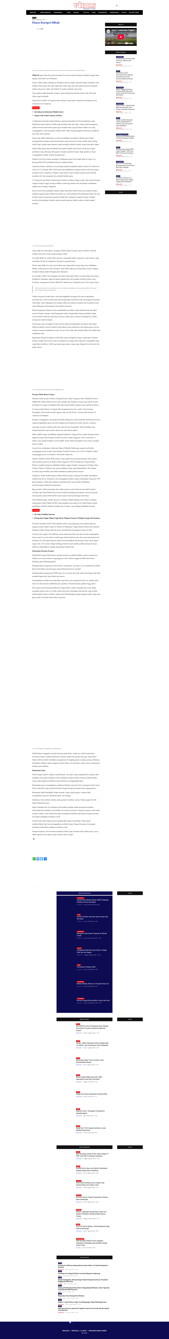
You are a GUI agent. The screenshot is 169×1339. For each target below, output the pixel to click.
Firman (60, 1284)
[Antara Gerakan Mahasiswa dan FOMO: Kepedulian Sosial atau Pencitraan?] (65, 1080)
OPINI (34, 17)
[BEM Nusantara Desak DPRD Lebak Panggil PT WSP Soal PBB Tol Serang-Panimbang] (110, 151)
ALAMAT (83, 1331)
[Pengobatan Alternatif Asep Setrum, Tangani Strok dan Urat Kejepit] (66, 953)
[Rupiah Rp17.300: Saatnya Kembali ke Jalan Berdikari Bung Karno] (65, 1131)
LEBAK (118, 147)
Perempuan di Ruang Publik (86, 967)
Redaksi (78, 1247)
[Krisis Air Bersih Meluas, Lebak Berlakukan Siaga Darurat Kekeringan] (65, 1228)
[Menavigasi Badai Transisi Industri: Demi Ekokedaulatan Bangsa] (65, 1063)
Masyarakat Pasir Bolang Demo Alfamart (71, 1296)
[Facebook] (42, 5)
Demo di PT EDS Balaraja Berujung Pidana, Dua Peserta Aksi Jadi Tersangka (125, 165)
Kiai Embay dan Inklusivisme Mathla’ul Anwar (48, 112)
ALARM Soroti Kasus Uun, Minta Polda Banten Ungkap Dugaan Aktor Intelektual (124, 179)
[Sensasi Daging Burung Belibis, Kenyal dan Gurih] (66, 1003)
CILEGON (79, 1181)
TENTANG (75, 1331)
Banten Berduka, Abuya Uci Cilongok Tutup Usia (93, 984)
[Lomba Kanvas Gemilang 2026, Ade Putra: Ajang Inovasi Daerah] (110, 60)
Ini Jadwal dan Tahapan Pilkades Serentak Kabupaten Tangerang (79, 1273)
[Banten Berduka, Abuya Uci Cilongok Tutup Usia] (66, 987)
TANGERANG (120, 57)
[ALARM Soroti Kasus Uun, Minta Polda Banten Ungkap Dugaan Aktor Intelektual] (110, 180)
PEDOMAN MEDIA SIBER (98, 1331)
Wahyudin (119, 65)
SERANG (79, 1210)
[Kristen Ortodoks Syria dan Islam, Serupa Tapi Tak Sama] (66, 920)
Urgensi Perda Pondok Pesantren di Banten (48, 115)
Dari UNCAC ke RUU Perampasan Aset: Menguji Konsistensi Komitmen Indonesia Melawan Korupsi (92, 1028)
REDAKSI (65, 1331)
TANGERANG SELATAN (122, 134)
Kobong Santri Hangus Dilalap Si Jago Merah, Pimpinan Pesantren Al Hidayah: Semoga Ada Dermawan (67, 518)
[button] (129, 5)
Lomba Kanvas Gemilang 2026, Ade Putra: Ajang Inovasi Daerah (125, 60)
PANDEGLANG (80, 1239)
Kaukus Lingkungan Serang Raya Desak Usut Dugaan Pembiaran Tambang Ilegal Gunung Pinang (91, 1214)
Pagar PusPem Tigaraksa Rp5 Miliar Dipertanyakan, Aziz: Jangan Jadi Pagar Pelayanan (125, 107)
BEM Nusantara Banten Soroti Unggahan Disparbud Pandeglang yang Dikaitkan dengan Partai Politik (91, 1243)
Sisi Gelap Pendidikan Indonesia (44, 514)
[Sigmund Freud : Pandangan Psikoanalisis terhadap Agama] (65, 1114)
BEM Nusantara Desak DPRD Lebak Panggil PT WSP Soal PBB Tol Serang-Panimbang (125, 151)
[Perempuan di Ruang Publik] (66, 970)
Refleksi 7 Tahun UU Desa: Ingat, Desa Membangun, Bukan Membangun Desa (82, 1302)
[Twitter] (47, 5)
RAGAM (79, 948)
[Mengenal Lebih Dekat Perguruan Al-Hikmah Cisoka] (66, 936)
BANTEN (79, 1195)
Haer (59, 1276)
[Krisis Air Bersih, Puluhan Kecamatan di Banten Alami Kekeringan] (65, 1199)
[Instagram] (45, 5)
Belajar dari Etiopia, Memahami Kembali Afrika (91, 1094)
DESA (60, 1263)
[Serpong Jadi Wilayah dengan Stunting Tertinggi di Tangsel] (110, 138)
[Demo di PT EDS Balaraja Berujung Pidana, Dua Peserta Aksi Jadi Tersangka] (92, 873)
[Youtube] (50, 5)
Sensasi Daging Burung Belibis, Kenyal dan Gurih (93, 1000)
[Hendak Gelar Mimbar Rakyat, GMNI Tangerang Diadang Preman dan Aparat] (66, 903)
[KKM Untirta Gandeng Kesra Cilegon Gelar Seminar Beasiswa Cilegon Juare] (65, 1185)
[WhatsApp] (89, 27)
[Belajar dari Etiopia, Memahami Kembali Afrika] (65, 1097)
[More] (98, 27)
